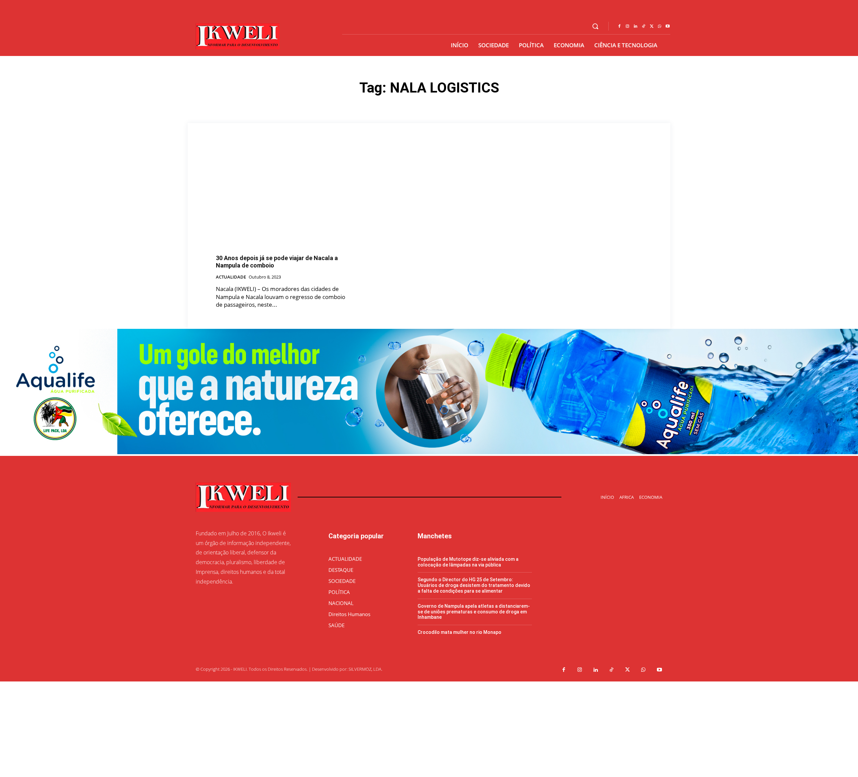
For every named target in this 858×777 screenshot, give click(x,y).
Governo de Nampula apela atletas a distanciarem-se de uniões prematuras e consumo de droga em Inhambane (474, 611)
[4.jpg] (429, 452)
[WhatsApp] (660, 26)
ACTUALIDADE (231, 277)
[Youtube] (668, 26)
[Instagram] (627, 26)
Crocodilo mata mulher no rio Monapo (459, 632)
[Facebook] (619, 26)
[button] (595, 26)
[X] (652, 26)
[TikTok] (643, 26)
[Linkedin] (635, 26)
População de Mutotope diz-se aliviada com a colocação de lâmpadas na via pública (468, 561)
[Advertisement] (201, 728)
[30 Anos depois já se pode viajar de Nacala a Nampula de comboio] (283, 198)
